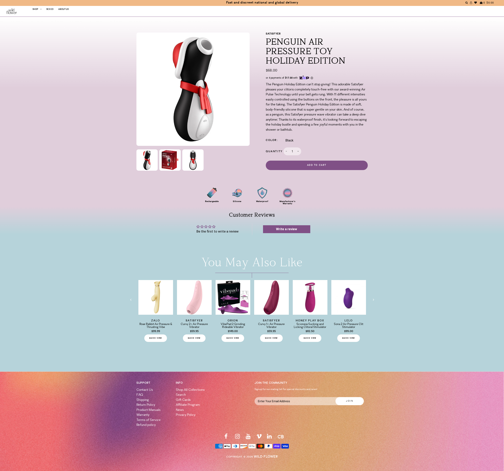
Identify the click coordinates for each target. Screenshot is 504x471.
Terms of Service (148, 420)
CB (281, 437)
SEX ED (50, 9)
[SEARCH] (466, 2)
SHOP (35, 9)
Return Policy (145, 405)
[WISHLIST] (475, 2)
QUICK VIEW (155, 338)
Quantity (274, 151)
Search (181, 395)
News (180, 410)
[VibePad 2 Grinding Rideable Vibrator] (233, 314)
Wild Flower (266, 456)
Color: (272, 140)
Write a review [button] (286, 229)
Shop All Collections (190, 390)
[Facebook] (226, 437)
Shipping (142, 400)
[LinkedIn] (269, 437)
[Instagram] (237, 437)
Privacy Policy (185, 415)
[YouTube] (248, 437)
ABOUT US (63, 9)
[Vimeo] (259, 437)
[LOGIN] (471, 2)
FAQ (139, 395)
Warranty (142, 415)
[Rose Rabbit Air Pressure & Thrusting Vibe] (155, 314)
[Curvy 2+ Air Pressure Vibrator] (194, 314)
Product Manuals (148, 410)
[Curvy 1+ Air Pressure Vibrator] (271, 314)
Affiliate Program (188, 405)
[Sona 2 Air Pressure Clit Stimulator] (348, 314)
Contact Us (144, 390)
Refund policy (146, 425)
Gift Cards (183, 400)
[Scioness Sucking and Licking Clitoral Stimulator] (310, 314)
